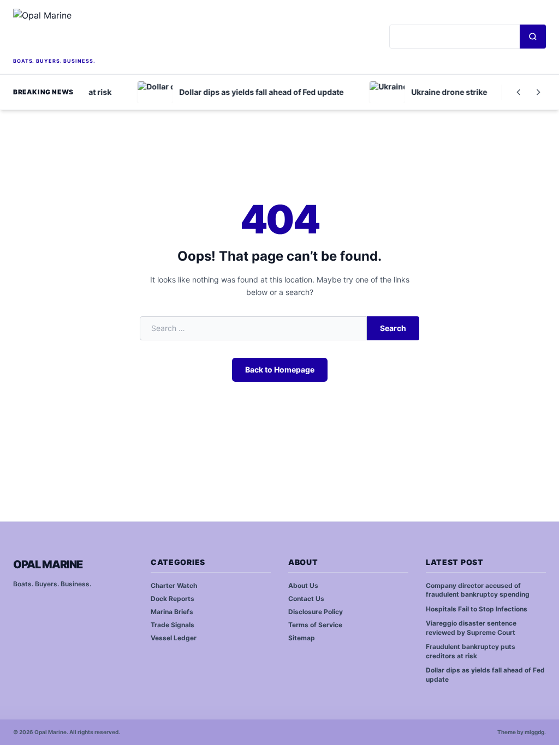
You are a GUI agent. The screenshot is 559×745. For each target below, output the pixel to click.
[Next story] (538, 92)
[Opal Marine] (90, 32)
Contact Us (306, 598)
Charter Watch (174, 585)
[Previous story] (518, 92)
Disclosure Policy (315, 612)
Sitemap (301, 638)
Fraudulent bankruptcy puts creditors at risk (470, 651)
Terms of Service (315, 625)
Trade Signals (172, 625)
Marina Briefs (172, 612)
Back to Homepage (279, 369)
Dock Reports (172, 598)
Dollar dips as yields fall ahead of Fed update (485, 674)
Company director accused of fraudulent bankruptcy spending (478, 590)
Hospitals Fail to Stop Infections (476, 609)
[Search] (533, 37)
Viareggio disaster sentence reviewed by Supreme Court (471, 627)
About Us (303, 585)
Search (393, 328)
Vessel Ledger (174, 638)
